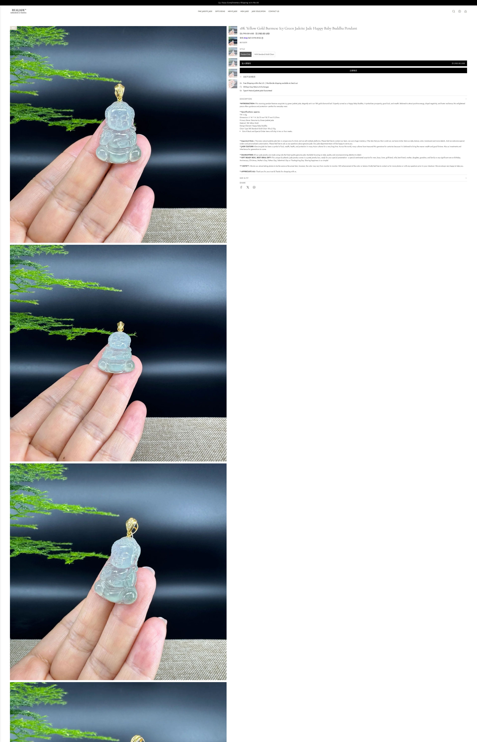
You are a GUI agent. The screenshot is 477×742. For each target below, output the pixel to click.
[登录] (460, 11)
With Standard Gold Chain (264, 54)
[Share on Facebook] (241, 187)
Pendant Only (245, 54)
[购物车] (466, 11)
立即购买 (353, 70)
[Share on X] (248, 187)
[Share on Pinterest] (254, 187)
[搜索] (454, 11)
